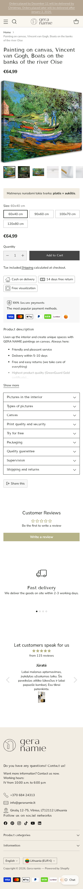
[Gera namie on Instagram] (19, 824)
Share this (18, 483)
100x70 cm (67, 214)
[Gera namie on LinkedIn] (39, 824)
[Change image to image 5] (67, 172)
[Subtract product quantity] (7, 255)
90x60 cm (41, 214)
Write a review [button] (41, 537)
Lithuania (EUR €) (41, 861)
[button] (9, 680)
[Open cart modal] (76, 21)
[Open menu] (5, 21)
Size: (14, 206)
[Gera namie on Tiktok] (26, 824)
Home (7, 32)
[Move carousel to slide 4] (46, 611)
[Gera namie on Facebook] (5, 824)
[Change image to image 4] (53, 172)
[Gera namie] (41, 21)
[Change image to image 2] (24, 172)
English (10, 861)
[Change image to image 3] (38, 172)
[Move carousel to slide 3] (43, 611)
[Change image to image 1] (9, 172)
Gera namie (34, 868)
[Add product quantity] (23, 255)
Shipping (27, 267)
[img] (41, 651)
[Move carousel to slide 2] (40, 611)
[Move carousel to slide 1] (36, 611)
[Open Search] (14, 21)
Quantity (9, 246)
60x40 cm (16, 214)
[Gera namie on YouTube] (32, 824)
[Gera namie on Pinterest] (12, 824)
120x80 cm (15, 224)
